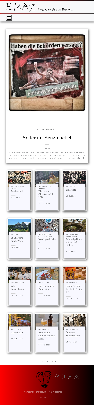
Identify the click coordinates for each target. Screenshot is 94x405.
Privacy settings (55, 392)
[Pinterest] (58, 376)
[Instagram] (76, 376)
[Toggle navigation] (9, 18)
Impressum (41, 392)
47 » (54, 361)
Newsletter (29, 392)
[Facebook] (64, 376)
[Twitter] (70, 376)
